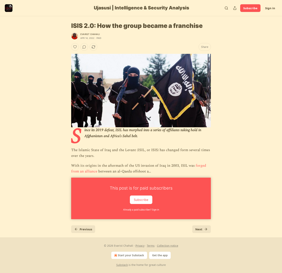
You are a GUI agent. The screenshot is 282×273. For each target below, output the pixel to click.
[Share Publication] (235, 8)
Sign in (270, 8)
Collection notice (167, 245)
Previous (86, 229)
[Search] (226, 8)
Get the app (160, 255)
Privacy (139, 245)
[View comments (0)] (84, 47)
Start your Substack (131, 255)
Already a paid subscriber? (141, 209)
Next (198, 229)
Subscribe (250, 8)
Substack (122, 265)
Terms (151, 245)
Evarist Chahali (90, 34)
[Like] (75, 47)
